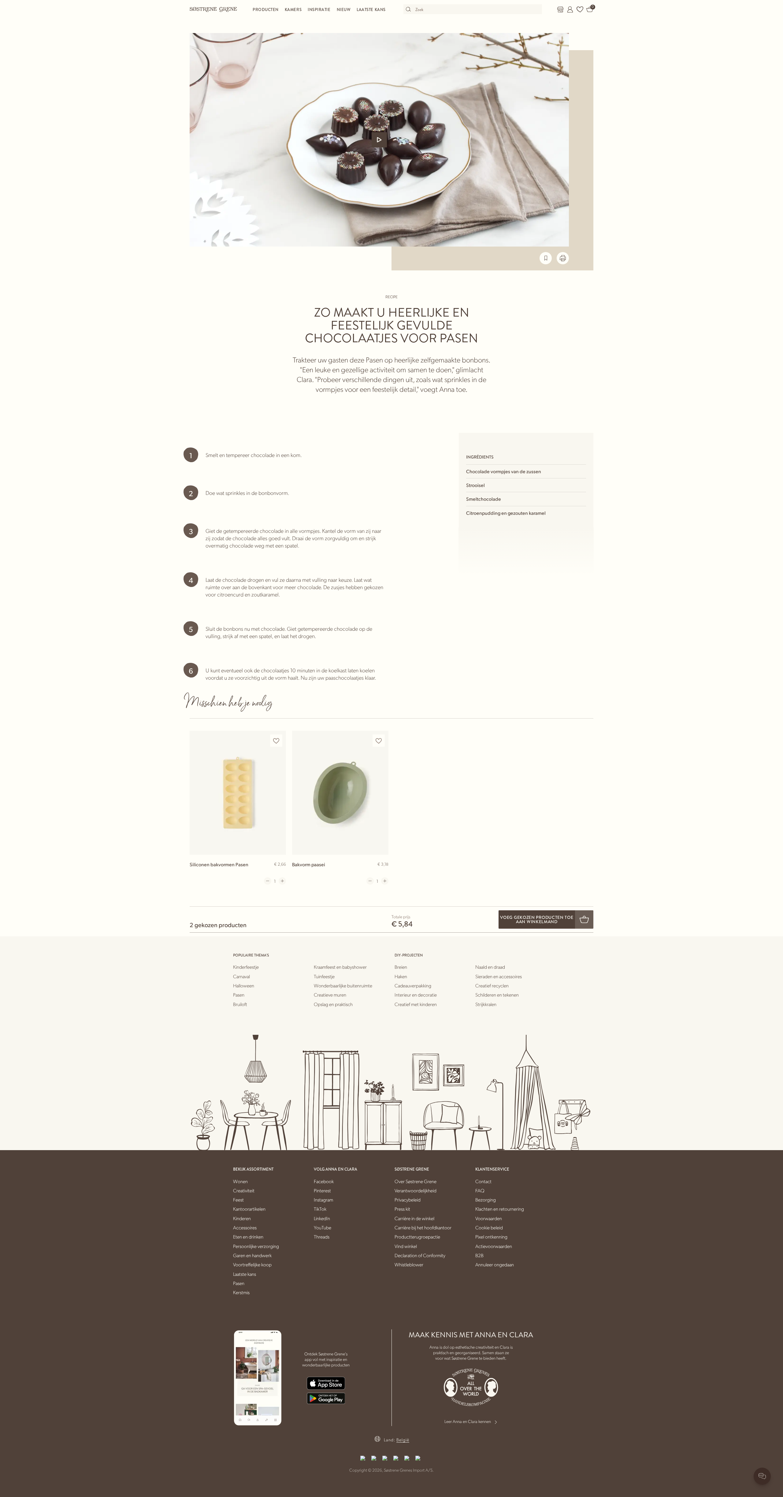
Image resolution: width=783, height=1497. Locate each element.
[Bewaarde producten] (580, 9)
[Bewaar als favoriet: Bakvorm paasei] (379, 740)
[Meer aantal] (282, 881)
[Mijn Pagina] (570, 9)
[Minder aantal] (267, 881)
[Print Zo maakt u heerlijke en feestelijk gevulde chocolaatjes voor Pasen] (563, 258)
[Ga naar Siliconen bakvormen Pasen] (238, 793)
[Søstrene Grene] (213, 9)
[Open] (379, 140)
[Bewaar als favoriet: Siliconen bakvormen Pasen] (276, 740)
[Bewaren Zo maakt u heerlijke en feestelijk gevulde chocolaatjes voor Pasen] (546, 258)
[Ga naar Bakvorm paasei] (340, 793)
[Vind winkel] (560, 9)
